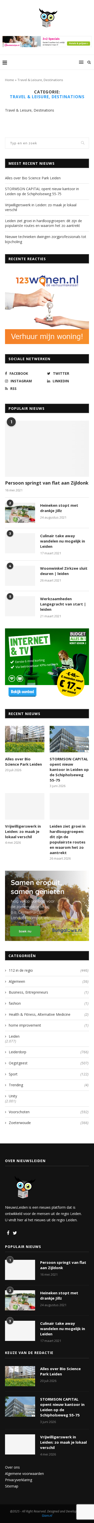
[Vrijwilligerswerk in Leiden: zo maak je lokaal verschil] (24, 806)
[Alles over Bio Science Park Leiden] (24, 739)
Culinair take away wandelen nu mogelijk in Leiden (62, 541)
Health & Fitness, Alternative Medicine (48, 1014)
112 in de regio (48, 970)
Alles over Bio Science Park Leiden (33, 178)
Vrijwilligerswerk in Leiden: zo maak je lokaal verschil (23, 831)
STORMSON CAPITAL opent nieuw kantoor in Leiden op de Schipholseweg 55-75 (42, 191)
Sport (48, 1074)
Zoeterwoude (48, 1122)
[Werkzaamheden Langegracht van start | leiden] (20, 606)
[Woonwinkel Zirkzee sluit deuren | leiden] (20, 576)
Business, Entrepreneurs (48, 992)
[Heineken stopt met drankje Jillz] (20, 513)
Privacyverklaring (18, 1479)
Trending (48, 1084)
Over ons (12, 1467)
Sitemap (11, 1486)
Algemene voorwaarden (24, 1473)
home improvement (48, 1025)
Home (9, 80)
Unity (13, 1096)
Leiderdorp (48, 1052)
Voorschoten (48, 1111)
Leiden (14, 1036)
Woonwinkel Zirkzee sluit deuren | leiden (63, 571)
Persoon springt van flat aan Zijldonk (46, 483)
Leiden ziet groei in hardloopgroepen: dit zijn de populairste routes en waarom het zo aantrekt (43, 223)
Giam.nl (47, 1515)
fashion (48, 1003)
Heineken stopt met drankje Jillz (59, 508)
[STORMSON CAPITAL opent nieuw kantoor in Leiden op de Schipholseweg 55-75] (69, 739)
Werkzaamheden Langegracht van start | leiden (63, 604)
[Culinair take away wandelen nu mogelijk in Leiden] (20, 543)
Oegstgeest (48, 1063)
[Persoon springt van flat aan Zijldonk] (47, 449)
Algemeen (48, 981)
